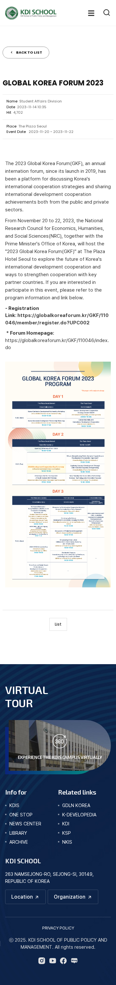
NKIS (67, 842)
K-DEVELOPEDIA (79, 814)
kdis (14, 805)
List (58, 624)
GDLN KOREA (76, 805)
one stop (21, 814)
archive (18, 842)
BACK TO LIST (29, 52)
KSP (66, 833)
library (18, 833)
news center (25, 823)
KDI (65, 823)
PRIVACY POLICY (58, 928)
